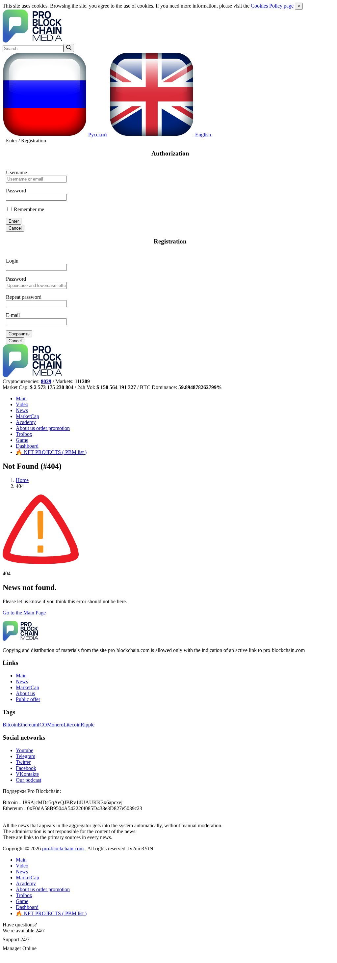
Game (22, 440)
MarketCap (27, 416)
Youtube (24, 750)
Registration (33, 140)
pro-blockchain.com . (64, 848)
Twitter (23, 762)
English (202, 134)
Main (21, 398)
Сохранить (19, 333)
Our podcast (28, 780)
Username (16, 172)
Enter (11, 140)
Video (22, 404)
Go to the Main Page (24, 612)
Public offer (28, 699)
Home (22, 480)
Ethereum (28, 724)
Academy (26, 422)
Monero (55, 724)
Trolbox (24, 434)
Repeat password (23, 297)
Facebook (26, 768)
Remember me (28, 209)
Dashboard (27, 446)
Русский (97, 134)
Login (12, 261)
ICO (42, 724)
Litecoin (72, 724)
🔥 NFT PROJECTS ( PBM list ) (51, 452)
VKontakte (27, 774)
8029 (46, 381)
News (22, 410)
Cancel (15, 228)
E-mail (13, 315)
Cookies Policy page (272, 6)
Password (16, 190)
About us (43, 428)
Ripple (87, 724)
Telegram (25, 756)
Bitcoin (10, 724)
